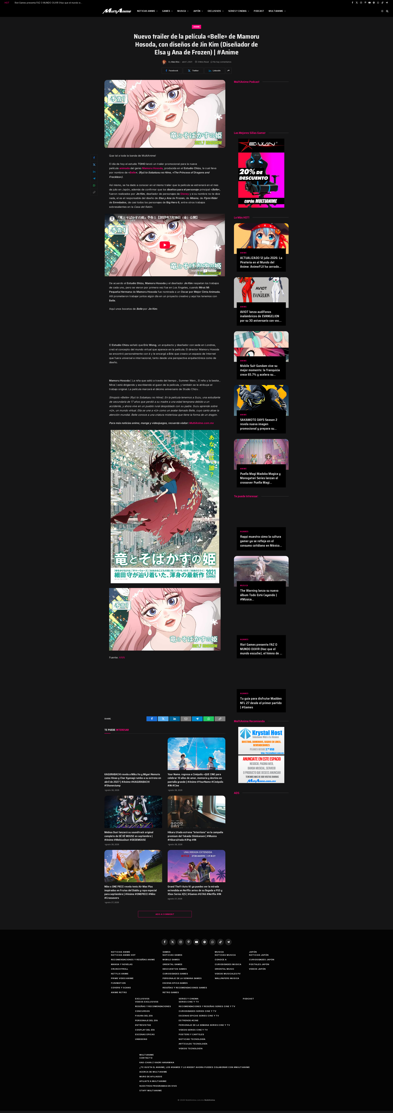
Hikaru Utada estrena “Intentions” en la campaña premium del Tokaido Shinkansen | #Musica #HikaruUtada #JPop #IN (195, 836)
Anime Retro (119, 992)
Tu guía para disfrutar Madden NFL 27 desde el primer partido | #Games (261, 703)
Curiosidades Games (175, 973)
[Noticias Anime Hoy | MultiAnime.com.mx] (117, 11)
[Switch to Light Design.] (382, 11)
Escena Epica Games (175, 983)
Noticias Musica (225, 955)
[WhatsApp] (94, 185)
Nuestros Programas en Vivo (158, 1086)
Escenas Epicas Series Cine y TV (199, 1015)
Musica (181, 11)
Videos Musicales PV (228, 973)
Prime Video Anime (122, 978)
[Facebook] (94, 157)
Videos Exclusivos (146, 1001)
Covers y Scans (121, 987)
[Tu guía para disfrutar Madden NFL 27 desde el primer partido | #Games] (261, 679)
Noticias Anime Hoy (123, 955)
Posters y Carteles (191, 1034)
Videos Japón (257, 969)
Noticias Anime (146, 11)
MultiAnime (276, 11)
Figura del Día (144, 1015)
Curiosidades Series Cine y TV (197, 1011)
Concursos (142, 1011)
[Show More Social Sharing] (229, 71)
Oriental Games (173, 964)
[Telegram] (94, 178)
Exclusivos (214, 11)
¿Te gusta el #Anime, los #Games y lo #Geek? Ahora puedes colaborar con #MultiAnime (194, 1067)
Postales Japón (259, 964)
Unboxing (141, 1039)
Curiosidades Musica (228, 964)
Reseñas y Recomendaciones (153, 1006)
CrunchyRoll (119, 969)
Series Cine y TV (189, 1001)
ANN (122, 657)
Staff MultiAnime (150, 1090)
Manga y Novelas (122, 964)
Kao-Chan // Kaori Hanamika (156, 1062)
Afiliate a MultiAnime (153, 1081)
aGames (244, 531)
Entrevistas (143, 1025)
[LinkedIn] (94, 171)
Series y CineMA (237, 11)
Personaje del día (146, 1020)
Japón (196, 11)
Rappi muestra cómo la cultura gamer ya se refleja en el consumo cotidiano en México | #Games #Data (260, 541)
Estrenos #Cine (188, 1020)
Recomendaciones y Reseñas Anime (133, 959)
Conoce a (221, 959)
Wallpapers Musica (227, 978)
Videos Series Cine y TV (193, 1030)
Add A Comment (165, 914)
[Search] (386, 11)
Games (166, 11)
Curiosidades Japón (261, 959)
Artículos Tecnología (193, 1043)
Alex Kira (175, 62)
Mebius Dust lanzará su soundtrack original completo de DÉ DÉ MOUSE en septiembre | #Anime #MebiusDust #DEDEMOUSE (128, 836)
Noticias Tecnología (192, 1039)
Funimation (118, 983)
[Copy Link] (94, 192)
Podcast (259, 11)
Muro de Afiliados (150, 1076)
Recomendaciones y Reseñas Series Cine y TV (207, 1006)
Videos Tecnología (190, 1048)
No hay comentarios (222, 62)
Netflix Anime (119, 973)
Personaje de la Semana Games (182, 978)
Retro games (171, 992)
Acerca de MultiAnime (153, 1072)
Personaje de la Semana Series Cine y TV (204, 1025)
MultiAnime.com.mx (201, 423)
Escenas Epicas (145, 1034)
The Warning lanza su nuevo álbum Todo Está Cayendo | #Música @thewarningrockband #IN (259, 595)
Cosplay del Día (145, 1030)
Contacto (145, 1058)
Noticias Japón (259, 955)
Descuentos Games (175, 969)
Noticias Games (173, 955)
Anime (196, 27)
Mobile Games (171, 959)
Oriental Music (224, 969)
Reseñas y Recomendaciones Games (185, 987)
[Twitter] (94, 164)
